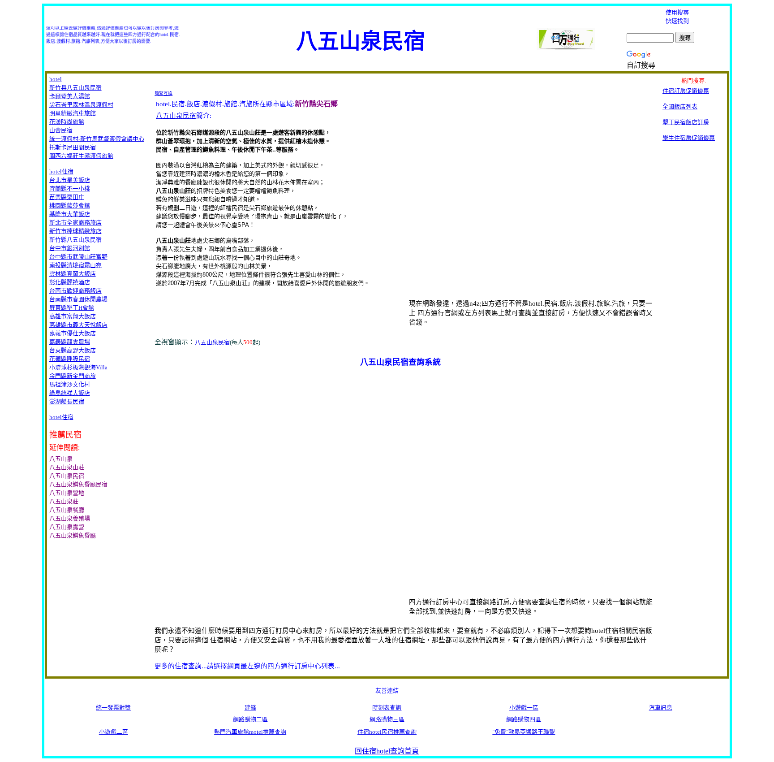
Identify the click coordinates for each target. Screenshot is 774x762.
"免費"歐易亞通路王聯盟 (523, 731)
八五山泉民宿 (176, 115)
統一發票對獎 (113, 707)
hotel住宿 (61, 171)
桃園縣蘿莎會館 (69, 205)
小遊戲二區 (113, 731)
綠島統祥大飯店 (69, 393)
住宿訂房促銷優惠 (685, 90)
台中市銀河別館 (69, 248)
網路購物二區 (250, 719)
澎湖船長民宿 (66, 401)
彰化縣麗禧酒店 (69, 282)
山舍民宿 (61, 130)
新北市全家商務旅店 (75, 222)
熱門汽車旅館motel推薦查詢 (250, 731)
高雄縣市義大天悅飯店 (78, 324)
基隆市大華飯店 (69, 214)
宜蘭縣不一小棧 (69, 188)
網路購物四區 (523, 719)
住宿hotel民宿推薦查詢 (387, 731)
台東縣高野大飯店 (72, 350)
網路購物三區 (387, 719)
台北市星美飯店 (69, 180)
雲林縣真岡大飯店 (72, 273)
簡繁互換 (163, 93)
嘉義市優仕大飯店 (72, 333)
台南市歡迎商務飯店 (75, 290)
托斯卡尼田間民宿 (72, 147)
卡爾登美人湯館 (69, 96)
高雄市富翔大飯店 (72, 316)
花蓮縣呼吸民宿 (69, 358)
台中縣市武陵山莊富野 (78, 256)
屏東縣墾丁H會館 (71, 307)
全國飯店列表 (679, 106)
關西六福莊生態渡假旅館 (81, 155)
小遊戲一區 (523, 707)
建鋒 (250, 707)
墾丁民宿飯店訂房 (685, 122)
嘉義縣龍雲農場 (69, 341)
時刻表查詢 (386, 707)
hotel (55, 79)
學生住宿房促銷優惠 (688, 137)
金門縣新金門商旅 (72, 375)
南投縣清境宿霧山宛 (75, 265)
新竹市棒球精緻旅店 (75, 231)
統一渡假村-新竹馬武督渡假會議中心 (96, 138)
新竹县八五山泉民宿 (75, 87)
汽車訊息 (660, 707)
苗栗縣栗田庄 (66, 197)
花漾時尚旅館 (66, 121)
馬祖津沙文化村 (69, 384)
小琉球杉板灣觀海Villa (78, 367)
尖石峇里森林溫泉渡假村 (81, 104)
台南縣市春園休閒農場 (78, 299)
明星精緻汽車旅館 (72, 113)
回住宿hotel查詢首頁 (387, 751)
